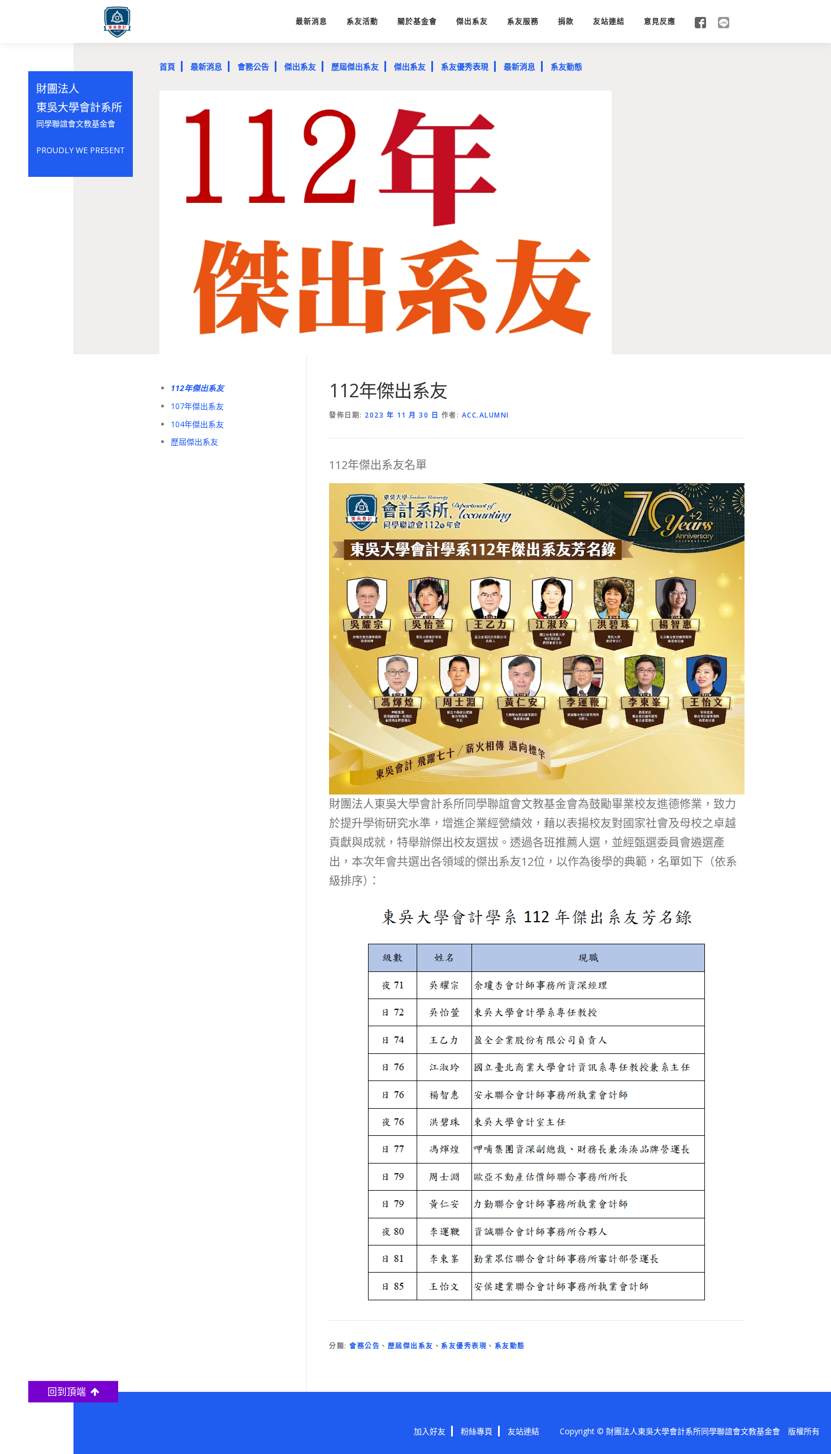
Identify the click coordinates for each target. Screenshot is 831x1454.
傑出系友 (472, 21)
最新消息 (311, 21)
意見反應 (660, 21)
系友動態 (566, 66)
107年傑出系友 (197, 406)
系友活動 (362, 21)
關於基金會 (417, 21)
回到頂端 (68, 1391)
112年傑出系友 (197, 388)
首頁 (167, 66)
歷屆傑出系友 (355, 66)
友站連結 (609, 21)
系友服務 (523, 21)
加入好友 (429, 1431)
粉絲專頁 (476, 1431)
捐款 (566, 21)
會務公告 (253, 66)
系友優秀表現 (464, 66)
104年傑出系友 (197, 424)
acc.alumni (485, 415)
